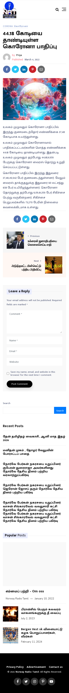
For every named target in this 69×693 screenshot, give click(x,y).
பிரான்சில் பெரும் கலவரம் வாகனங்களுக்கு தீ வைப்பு (41, 611)
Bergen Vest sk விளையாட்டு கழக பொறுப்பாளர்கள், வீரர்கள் (41, 633)
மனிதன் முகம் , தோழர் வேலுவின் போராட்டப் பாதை (28, 452)
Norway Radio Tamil (17, 598)
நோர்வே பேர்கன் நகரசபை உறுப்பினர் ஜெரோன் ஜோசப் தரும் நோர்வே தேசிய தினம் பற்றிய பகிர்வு (33, 489)
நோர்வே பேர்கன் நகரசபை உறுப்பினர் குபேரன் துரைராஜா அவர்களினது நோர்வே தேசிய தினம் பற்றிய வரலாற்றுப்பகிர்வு (32, 469)
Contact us (56, 667)
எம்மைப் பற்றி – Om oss (25, 591)
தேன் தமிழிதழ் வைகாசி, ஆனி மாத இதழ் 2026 (34, 438)
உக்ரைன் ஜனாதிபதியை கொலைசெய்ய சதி (42, 242)
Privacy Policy (15, 667)
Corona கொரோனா (15, 26)
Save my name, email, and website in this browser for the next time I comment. (33, 373)
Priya (19, 55)
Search (6, 403)
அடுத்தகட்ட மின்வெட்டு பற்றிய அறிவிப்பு (26, 267)
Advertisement (36, 667)
